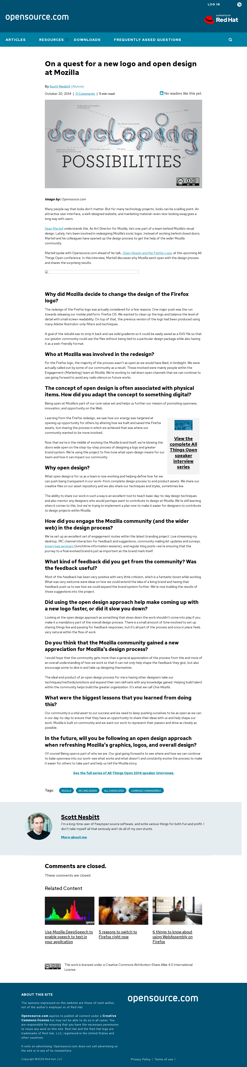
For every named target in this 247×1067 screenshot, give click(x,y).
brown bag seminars (59, 546)
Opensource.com (34, 1016)
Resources (51, 39)
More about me (74, 837)
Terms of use (163, 1059)
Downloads (87, 39)
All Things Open (114, 790)
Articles (16, 39)
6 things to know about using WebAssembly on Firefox (173, 936)
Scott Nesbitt (60, 86)
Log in (214, 4)
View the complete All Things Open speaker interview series (183, 453)
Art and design (87, 790)
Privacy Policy (141, 1059)
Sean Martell (54, 228)
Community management (146, 790)
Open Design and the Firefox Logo (147, 253)
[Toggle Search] (231, 39)
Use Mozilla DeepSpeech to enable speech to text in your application (69, 936)
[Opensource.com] (37, 18)
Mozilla (66, 790)
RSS (239, 4)
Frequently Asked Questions (147, 39)
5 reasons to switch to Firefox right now (118, 934)
